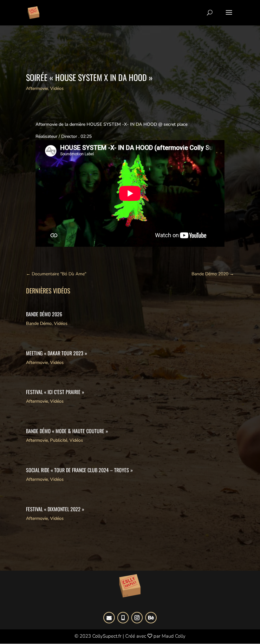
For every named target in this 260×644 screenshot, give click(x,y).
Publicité (58, 440)
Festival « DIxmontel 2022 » (55, 509)
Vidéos (57, 88)
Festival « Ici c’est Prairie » (55, 392)
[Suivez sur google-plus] (109, 617)
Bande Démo (39, 323)
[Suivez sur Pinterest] (123, 617)
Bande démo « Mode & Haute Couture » (67, 431)
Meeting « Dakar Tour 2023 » (56, 353)
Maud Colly (173, 636)
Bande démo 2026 (44, 314)
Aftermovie (37, 88)
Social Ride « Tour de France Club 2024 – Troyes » (79, 470)
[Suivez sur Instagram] (137, 617)
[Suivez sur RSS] (151, 617)
